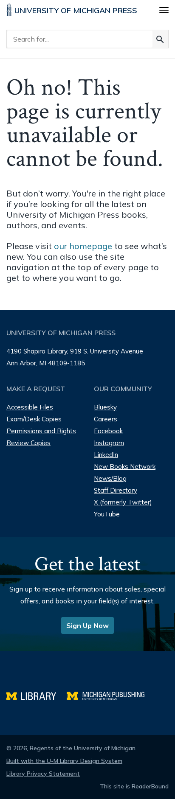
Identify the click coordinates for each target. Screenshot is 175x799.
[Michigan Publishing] (110, 695)
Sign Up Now (87, 625)
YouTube (107, 514)
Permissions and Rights (41, 431)
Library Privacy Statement (43, 773)
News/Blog (110, 478)
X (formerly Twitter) (123, 502)
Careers (105, 419)
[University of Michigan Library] (36, 695)
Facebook (108, 431)
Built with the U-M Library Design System (64, 761)
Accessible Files (29, 407)
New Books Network (124, 467)
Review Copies (28, 443)
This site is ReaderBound (134, 786)
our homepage (83, 246)
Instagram (109, 443)
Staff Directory (115, 490)
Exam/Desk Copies (34, 419)
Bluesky (105, 407)
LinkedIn (106, 455)
